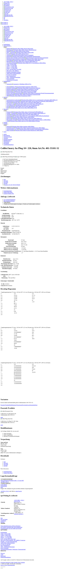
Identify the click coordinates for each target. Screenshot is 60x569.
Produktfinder (7, 44)
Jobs (2, 518)
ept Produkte (10, 480)
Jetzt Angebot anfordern (9, 201)
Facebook (3, 562)
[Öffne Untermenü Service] (7, 97)
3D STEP (6, 182)
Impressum (3, 556)
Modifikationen (12, 405)
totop (2, 487)
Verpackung (19, 405)
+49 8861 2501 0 (5, 481)
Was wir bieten (4, 519)
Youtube (16, 562)
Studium (2, 522)
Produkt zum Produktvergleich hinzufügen (13, 203)
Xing (19, 562)
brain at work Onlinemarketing (8, 565)
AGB (2, 554)
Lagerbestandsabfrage (32, 405)
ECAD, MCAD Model (14, 184)
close (5, 47)
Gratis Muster (7, 202)
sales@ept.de (19, 491)
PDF (5, 179)
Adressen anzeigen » (18, 514)
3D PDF (5, 183)
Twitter (12, 562)
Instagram (7, 562)
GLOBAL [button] (6, 20)
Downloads (24, 405)
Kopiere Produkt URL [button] (9, 193)
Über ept (6, 109)
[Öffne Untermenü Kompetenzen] (10, 81)
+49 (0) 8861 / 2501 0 (19, 500)
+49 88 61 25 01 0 (5, 491)
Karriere (5, 122)
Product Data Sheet (8, 192)
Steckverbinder (7, 45)
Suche (5, 131)
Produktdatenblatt (8, 191)
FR (4, 18)
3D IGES (6, 180)
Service (5, 97)
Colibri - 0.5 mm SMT (18, 480)
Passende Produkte (5, 405)
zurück (5, 134)
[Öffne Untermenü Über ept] (8, 109)
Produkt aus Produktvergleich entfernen (31, 203)
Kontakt (5, 123)
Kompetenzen (7, 81)
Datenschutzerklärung (6, 557)
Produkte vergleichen (5, 483)
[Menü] (4, 42)
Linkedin (23, 562)
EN (4, 17)
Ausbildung (3, 520)
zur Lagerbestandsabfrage (9, 199)
